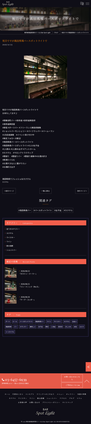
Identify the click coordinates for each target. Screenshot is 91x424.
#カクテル (68, 210)
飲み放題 (10, 246)
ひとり (82, 327)
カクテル (5, 182)
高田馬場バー (39, 321)
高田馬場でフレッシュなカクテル (16, 178)
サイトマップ (67, 402)
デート (8, 321)
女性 (75, 327)
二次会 (53, 327)
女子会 (40, 327)
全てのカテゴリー (13, 229)
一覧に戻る (45, 191)
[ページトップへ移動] (86, 381)
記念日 (60, 327)
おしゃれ (68, 327)
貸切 (47, 327)
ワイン (9, 241)
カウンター (23, 327)
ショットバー (11, 250)
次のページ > (82, 191)
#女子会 (57, 210)
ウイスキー (11, 237)
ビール (15, 321)
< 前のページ (9, 191)
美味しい (33, 327)
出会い (74, 321)
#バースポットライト (43, 210)
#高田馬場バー (24, 210)
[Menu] (87, 3)
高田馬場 (8, 327)
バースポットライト (26, 321)
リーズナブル (10, 332)
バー (15, 327)
